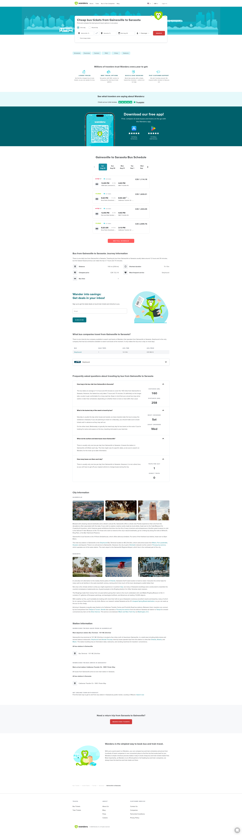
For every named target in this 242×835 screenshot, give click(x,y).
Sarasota (101, 785)
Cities (116, 53)
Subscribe (79, 320)
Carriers (96, 53)
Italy (121, 587)
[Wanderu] (81, 3)
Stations (125, 53)
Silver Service (95, 612)
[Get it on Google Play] (153, 128)
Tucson (97, 609)
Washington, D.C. (143, 612)
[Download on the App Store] (134, 128)
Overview (87, 53)
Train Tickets (77, 810)
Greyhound (77, 352)
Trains (97, 3)
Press (104, 814)
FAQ (106, 53)
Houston (75, 545)
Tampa (91, 609)
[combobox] (85, 33)
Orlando (112, 581)
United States (86, 785)
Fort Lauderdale (162, 542)
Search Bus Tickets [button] (121, 721)
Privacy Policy (134, 818)
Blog (118, 3)
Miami (154, 542)
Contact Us (133, 806)
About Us (105, 806)
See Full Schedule (121, 241)
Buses (91, 3)
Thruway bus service (159, 545)
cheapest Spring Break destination (143, 601)
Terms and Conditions (137, 814)
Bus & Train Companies (108, 3)
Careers (105, 818)
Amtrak (132, 545)
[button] (149, 4)
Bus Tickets (76, 785)
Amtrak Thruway (107, 639)
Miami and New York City (126, 612)
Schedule (77, 53)
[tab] (82, 28)
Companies (134, 810)
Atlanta (159, 639)
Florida (94, 785)
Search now (140, 695)
